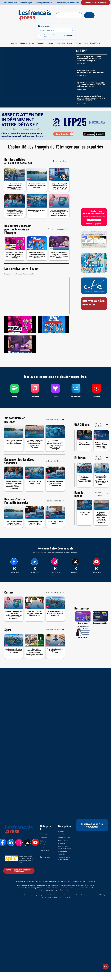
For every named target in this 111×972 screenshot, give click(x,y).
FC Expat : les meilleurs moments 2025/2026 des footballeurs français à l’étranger (34, 652)
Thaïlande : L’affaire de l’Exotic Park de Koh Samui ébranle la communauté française (34, 443)
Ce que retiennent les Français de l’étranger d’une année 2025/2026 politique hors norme (91, 84)
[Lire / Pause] (40, 36)
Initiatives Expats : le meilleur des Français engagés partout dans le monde (37, 255)
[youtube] (96, 561)
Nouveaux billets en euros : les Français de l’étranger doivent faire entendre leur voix (101, 480)
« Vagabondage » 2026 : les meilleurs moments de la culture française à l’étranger (15, 255)
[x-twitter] (75, 561)
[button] (60, 161)
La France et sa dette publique (55, 522)
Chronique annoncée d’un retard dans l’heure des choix (55, 483)
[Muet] (64, 35)
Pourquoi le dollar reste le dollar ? (36, 211)
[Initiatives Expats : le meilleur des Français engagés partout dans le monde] (53, 324)
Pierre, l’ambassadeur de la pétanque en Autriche (55, 650)
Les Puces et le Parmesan (84, 513)
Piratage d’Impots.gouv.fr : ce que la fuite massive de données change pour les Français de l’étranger (55, 444)
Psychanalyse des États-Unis (84, 443)
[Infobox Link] (14, 392)
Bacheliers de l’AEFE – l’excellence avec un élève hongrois (34, 613)
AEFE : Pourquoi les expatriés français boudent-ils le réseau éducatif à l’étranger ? (89, 59)
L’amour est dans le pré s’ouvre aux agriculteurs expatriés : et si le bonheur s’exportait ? (91, 98)
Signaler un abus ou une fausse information (19, 871)
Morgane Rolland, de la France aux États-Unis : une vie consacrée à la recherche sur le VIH (59, 186)
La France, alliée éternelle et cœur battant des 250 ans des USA (101, 445)
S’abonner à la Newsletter (95, 3)
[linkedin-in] (34, 561)
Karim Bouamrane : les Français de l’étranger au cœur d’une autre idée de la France (59, 255)
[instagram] (54, 561)
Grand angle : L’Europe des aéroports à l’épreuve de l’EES (84, 478)
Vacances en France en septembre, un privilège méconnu (90, 71)
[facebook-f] (14, 561)
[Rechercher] (89, 15)
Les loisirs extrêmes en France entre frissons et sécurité (55, 613)
